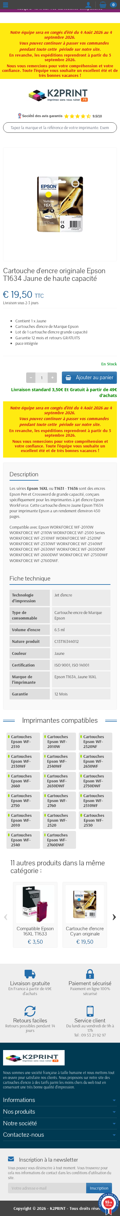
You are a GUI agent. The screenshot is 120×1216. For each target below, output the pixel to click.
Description (24, 474)
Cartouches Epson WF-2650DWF (57, 781)
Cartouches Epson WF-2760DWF (57, 840)
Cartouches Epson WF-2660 (21, 781)
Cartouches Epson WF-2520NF (93, 741)
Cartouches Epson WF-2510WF (93, 800)
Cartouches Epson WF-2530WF (21, 761)
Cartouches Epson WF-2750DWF (93, 781)
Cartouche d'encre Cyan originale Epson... (85, 933)
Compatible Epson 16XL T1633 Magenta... (35, 933)
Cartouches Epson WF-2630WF (93, 761)
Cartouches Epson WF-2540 (21, 840)
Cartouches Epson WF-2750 (21, 800)
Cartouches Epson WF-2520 (57, 820)
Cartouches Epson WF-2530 (94, 820)
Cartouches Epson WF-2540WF (57, 761)
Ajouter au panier (94, 377)
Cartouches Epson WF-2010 (21, 820)
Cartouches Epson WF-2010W (57, 741)
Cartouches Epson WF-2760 (57, 800)
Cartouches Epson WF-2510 (21, 741)
